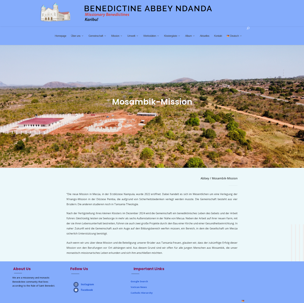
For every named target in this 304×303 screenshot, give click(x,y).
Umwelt (131, 35)
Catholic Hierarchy (142, 292)
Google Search (139, 281)
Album (188, 35)
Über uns (75, 35)
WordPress (102, 301)
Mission (115, 35)
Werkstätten (149, 35)
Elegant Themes (72, 301)
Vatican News (139, 287)
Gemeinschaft (96, 35)
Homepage (60, 35)
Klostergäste (170, 35)
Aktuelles (204, 35)
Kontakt (218, 35)
